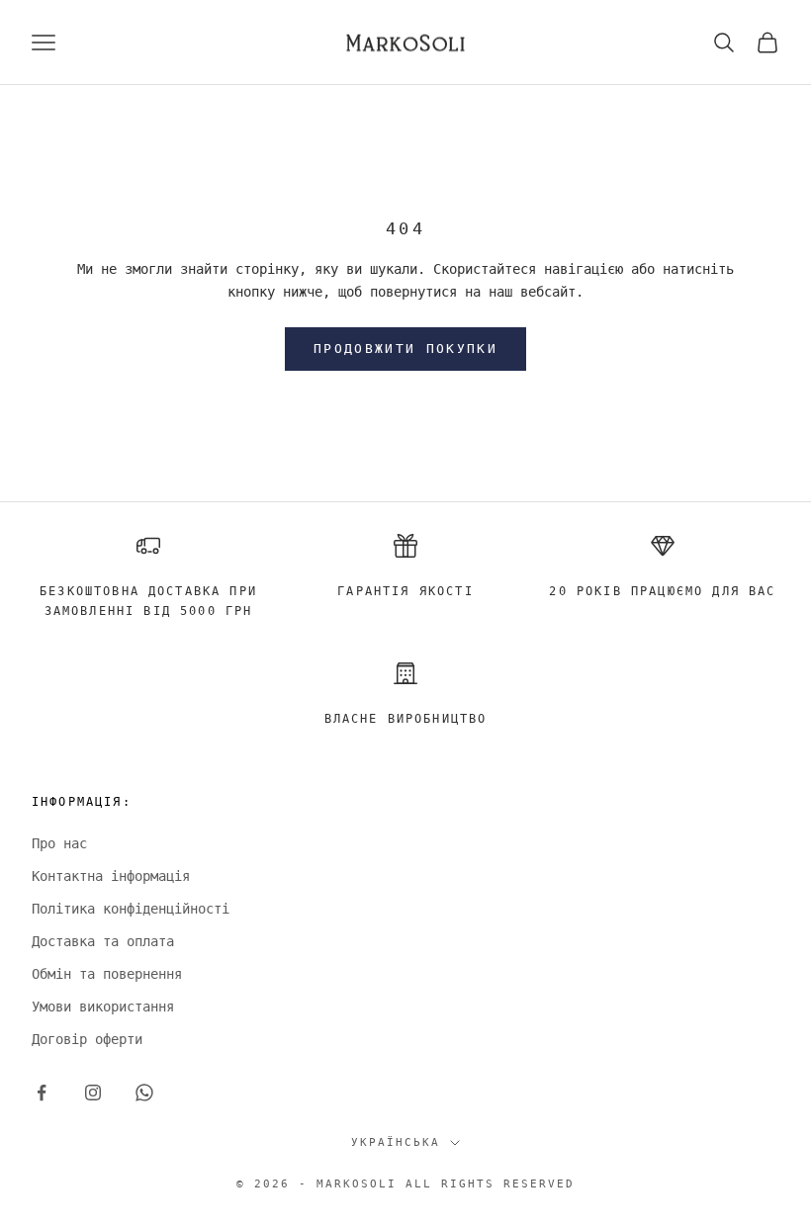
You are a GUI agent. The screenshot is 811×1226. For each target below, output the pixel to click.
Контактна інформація (111, 876)
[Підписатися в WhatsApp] (144, 1092)
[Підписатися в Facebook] (41, 1092)
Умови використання (103, 1006)
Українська (395, 1142)
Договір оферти (87, 1039)
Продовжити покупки (405, 348)
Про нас (59, 843)
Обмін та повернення (107, 974)
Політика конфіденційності (130, 909)
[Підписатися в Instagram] (93, 1092)
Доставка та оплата (103, 941)
